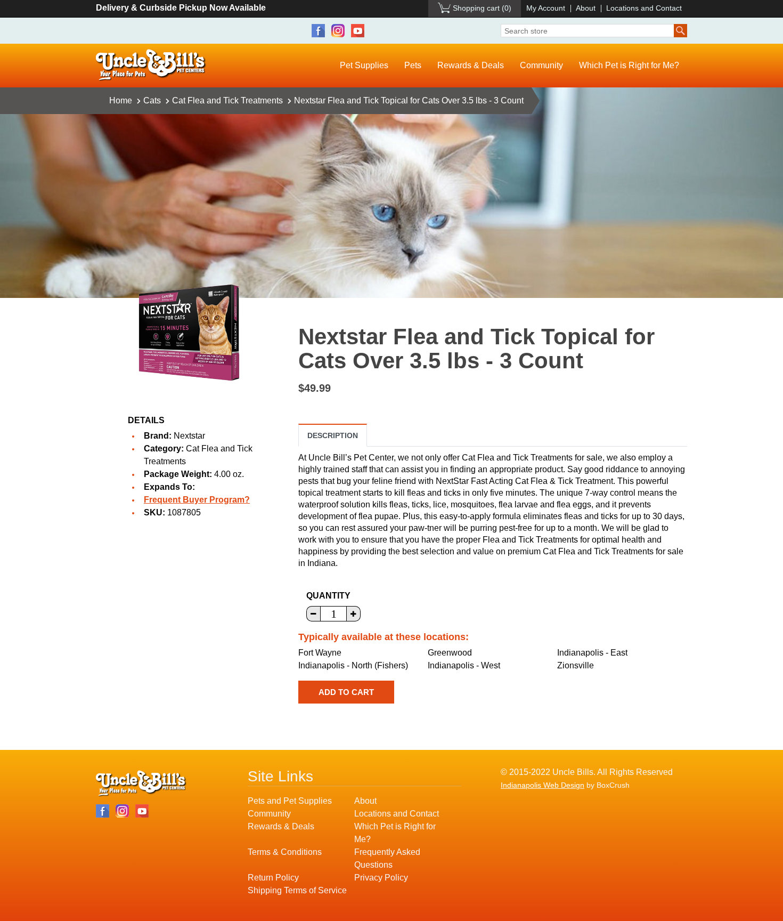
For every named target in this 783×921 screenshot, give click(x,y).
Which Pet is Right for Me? (629, 65)
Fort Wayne (319, 652)
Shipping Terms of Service (297, 890)
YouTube (357, 30)
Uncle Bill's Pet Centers (151, 65)
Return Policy (273, 877)
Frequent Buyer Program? (197, 499)
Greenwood (450, 652)
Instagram (338, 30)
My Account (545, 8)
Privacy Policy (381, 877)
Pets (412, 65)
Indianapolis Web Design (542, 785)
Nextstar (189, 435)
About (586, 8)
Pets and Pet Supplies (290, 800)
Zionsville (575, 665)
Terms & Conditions (285, 852)
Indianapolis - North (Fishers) (353, 665)
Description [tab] (332, 435)
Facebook (318, 30)
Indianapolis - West (464, 665)
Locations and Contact (644, 8)
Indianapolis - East (592, 652)
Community (541, 65)
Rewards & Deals (470, 65)
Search (680, 30)
